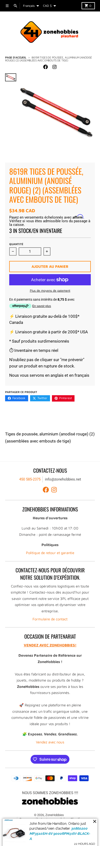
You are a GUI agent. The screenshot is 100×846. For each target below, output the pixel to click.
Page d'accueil (15, 57)
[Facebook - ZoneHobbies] (45, 66)
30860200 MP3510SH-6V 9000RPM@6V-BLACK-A (59, 832)
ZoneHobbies (54, 815)
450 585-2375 (30, 479)
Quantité (16, 244)
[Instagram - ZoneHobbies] (54, 66)
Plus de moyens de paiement (50, 290)
